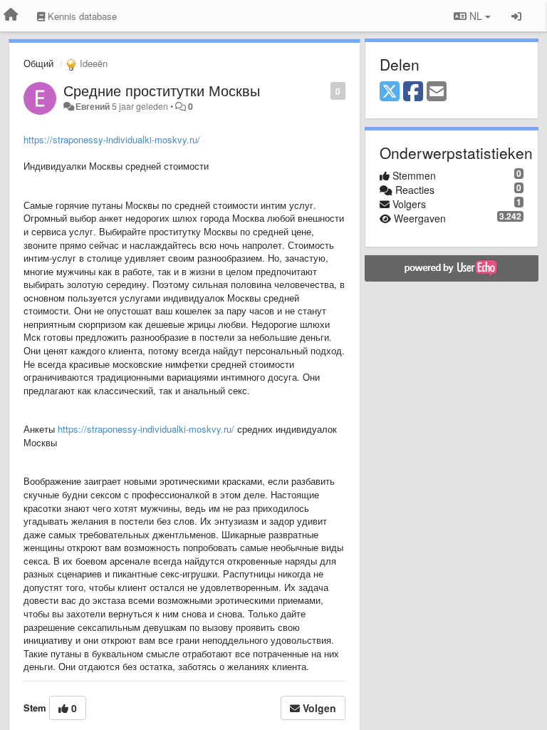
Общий (38, 63)
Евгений (92, 106)
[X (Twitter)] (390, 92)
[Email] (437, 92)
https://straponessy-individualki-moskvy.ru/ (112, 139)
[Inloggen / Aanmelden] (516, 16)
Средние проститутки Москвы (161, 90)
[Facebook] (413, 92)
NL (476, 16)
